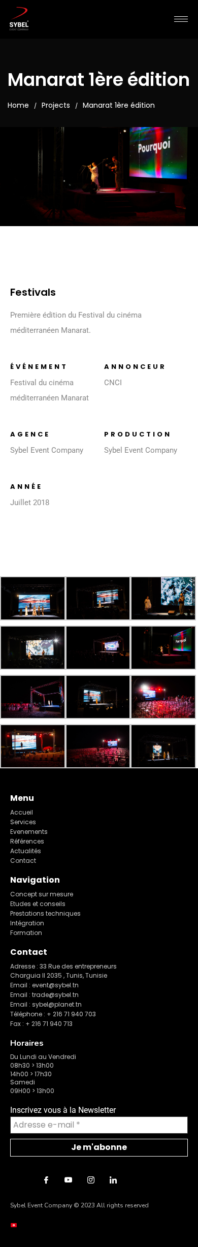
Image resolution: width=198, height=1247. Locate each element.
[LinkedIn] (113, 1180)
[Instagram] (90, 1180)
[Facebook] (46, 1180)
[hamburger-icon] (181, 19)
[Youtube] (68, 1180)
